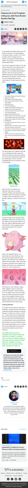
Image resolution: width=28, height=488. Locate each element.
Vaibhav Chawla (8, 22)
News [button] (8, 10)
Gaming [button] (4, 10)
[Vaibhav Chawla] (14, 396)
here (18, 345)
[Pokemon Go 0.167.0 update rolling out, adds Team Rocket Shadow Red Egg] (14, 38)
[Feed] (20, 479)
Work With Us (18, 473)
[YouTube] (16, 479)
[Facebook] (8, 479)
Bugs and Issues (7, 445)
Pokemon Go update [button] (5, 380)
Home (2, 5)
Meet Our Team (10, 473)
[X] (12, 479)
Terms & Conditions (18, 475)
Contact (25, 473)
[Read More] (14, 439)
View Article (23, 429)
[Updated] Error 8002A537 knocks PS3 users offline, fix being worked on (14, 448)
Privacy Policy (8, 475)
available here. (7, 370)
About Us (3, 473)
